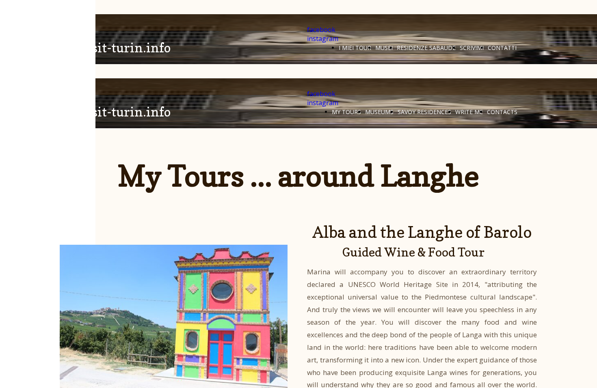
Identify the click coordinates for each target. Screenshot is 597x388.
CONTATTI (502, 48)
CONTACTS (502, 112)
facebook (321, 29)
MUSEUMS (379, 112)
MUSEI (384, 48)
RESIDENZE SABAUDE (426, 48)
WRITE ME (469, 112)
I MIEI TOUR (355, 48)
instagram (322, 38)
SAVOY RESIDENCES (424, 112)
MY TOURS (346, 112)
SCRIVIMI (472, 48)
